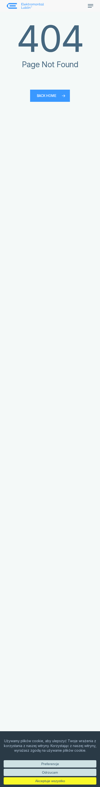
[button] (90, 5)
